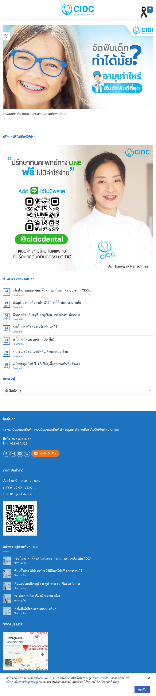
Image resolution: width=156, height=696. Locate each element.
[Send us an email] (20, 454)
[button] (150, 9)
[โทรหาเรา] (27, 454)
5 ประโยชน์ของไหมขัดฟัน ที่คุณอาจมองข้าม (40, 351)
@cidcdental (23, 494)
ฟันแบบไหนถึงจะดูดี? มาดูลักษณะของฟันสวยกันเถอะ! (46, 315)
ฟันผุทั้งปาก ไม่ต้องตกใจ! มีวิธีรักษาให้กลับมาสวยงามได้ (47, 302)
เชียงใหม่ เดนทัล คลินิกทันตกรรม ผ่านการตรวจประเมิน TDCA (51, 290)
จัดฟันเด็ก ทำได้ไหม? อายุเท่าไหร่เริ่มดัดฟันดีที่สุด (35, 114)
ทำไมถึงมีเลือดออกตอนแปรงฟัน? (33, 339)
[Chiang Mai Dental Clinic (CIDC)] (78, 9)
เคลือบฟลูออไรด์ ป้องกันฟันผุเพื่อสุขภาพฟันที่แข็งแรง (46, 364)
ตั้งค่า (116, 681)
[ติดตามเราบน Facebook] (6, 454)
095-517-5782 (21, 439)
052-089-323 (18, 443)
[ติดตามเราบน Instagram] (13, 454)
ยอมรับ (142, 689)
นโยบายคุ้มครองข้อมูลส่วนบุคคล (24, 681)
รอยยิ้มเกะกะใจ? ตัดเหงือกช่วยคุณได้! (35, 327)
